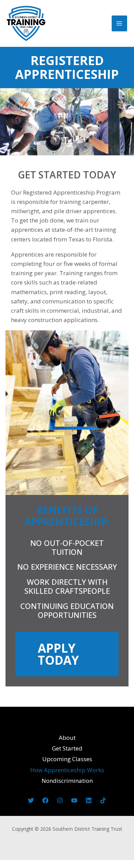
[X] (31, 800)
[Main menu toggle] (119, 23)
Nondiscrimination (67, 781)
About (67, 738)
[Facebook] (45, 800)
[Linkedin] (89, 800)
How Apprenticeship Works (67, 770)
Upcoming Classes (67, 759)
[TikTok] (103, 800)
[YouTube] (74, 800)
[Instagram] (60, 800)
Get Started (67, 748)
